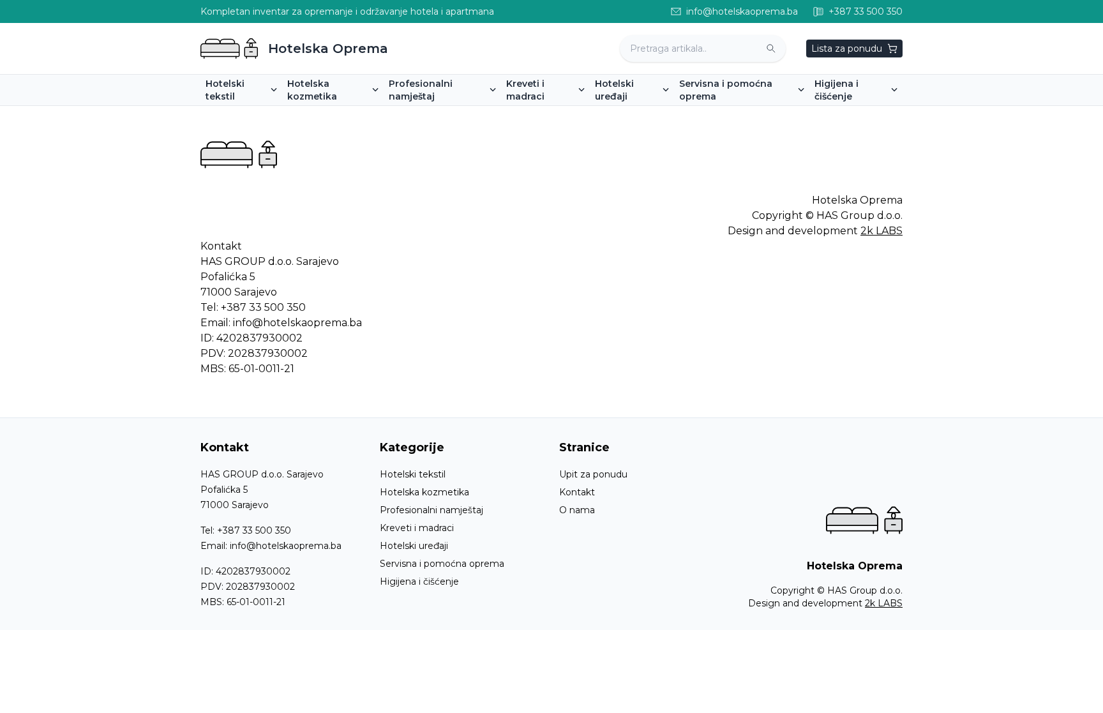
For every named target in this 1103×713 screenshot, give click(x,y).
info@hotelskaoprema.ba (297, 323)
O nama (577, 510)
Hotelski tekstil (413, 474)
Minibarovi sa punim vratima (662, 114)
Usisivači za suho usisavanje (881, 114)
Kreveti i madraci (417, 528)
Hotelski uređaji (414, 546)
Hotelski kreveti (546, 114)
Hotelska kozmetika (424, 492)
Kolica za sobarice (723, 114)
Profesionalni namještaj (431, 510)
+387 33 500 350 (263, 307)
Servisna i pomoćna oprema (442, 563)
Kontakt (577, 492)
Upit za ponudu (593, 474)
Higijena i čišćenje (419, 581)
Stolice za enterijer (435, 114)
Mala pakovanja (326, 114)
